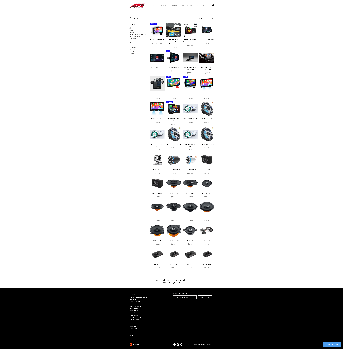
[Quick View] (173, 30)
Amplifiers (132, 32)
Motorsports (133, 47)
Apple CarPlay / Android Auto (138, 34)
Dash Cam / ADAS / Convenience (135, 37)
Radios (132, 53)
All (130, 28)
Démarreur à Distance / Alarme (136, 42)
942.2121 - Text (136, 331)
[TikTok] (178, 344)
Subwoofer (133, 55)
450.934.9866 (133, 328)
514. (131, 331)
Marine (132, 45)
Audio (131, 30)
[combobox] (205, 18)
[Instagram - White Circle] (174, 344)
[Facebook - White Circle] (181, 344)
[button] (213, 5)
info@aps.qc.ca (134, 337)
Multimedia (133, 51)
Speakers (132, 49)
